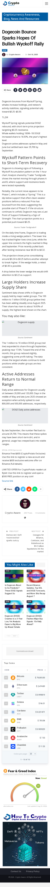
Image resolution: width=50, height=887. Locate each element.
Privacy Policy (32, 871)
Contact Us (16, 871)
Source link (7, 480)
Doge (5, 50)
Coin (7, 670)
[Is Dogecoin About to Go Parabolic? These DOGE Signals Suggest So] (14, 576)
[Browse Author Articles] (25, 503)
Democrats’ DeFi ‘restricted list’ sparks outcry (14, 537)
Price (40, 670)
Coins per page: (21, 754)
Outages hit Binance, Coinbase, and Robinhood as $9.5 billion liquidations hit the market (35, 543)
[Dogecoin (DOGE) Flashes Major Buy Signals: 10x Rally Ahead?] (36, 606)
